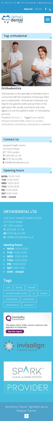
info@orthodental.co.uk (17, 162)
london (39, 120)
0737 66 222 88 (27, 3)
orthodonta (20, 124)
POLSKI (38, 9)
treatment (46, 124)
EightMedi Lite (37, 406)
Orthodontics (11, 88)
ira (34, 120)
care (34, 117)
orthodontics (33, 124)
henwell (5, 120)
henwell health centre (21, 120)
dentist (40, 117)
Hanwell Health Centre (14, 145)
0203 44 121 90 (10, 3)
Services (15, 117)
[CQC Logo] (15, 321)
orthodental (7, 124)
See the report (15, 331)
